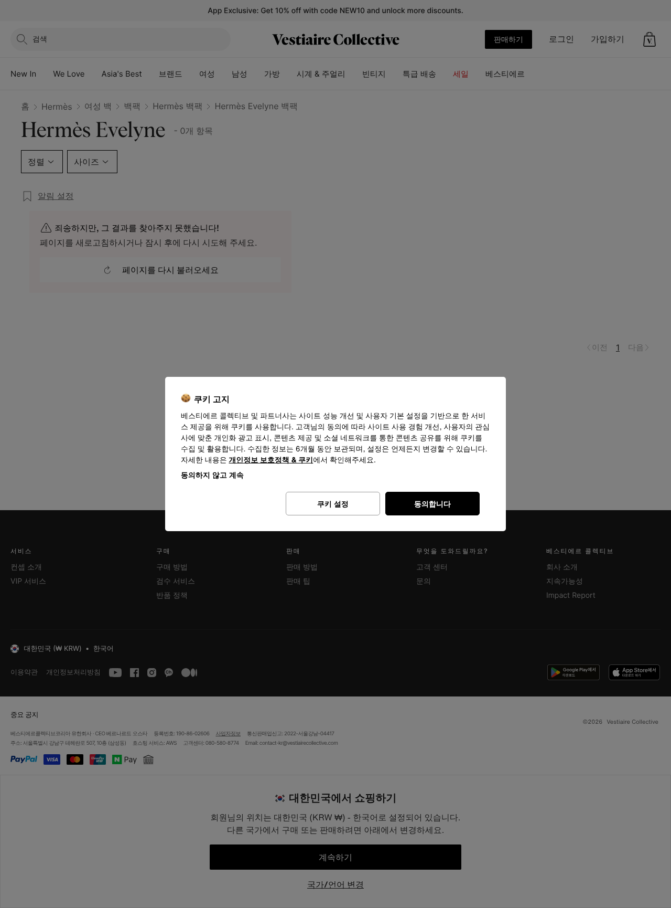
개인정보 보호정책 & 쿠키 (271, 460)
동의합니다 (432, 503)
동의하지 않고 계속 (212, 474)
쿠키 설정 (333, 503)
